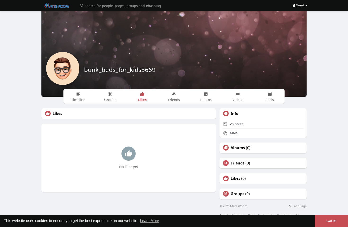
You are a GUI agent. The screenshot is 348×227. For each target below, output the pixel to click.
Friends (238, 163)
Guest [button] (300, 5)
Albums (238, 148)
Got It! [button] (331, 221)
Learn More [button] (149, 221)
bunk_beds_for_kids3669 (120, 69)
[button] (121, 5)
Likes (235, 178)
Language (299, 206)
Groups (237, 194)
